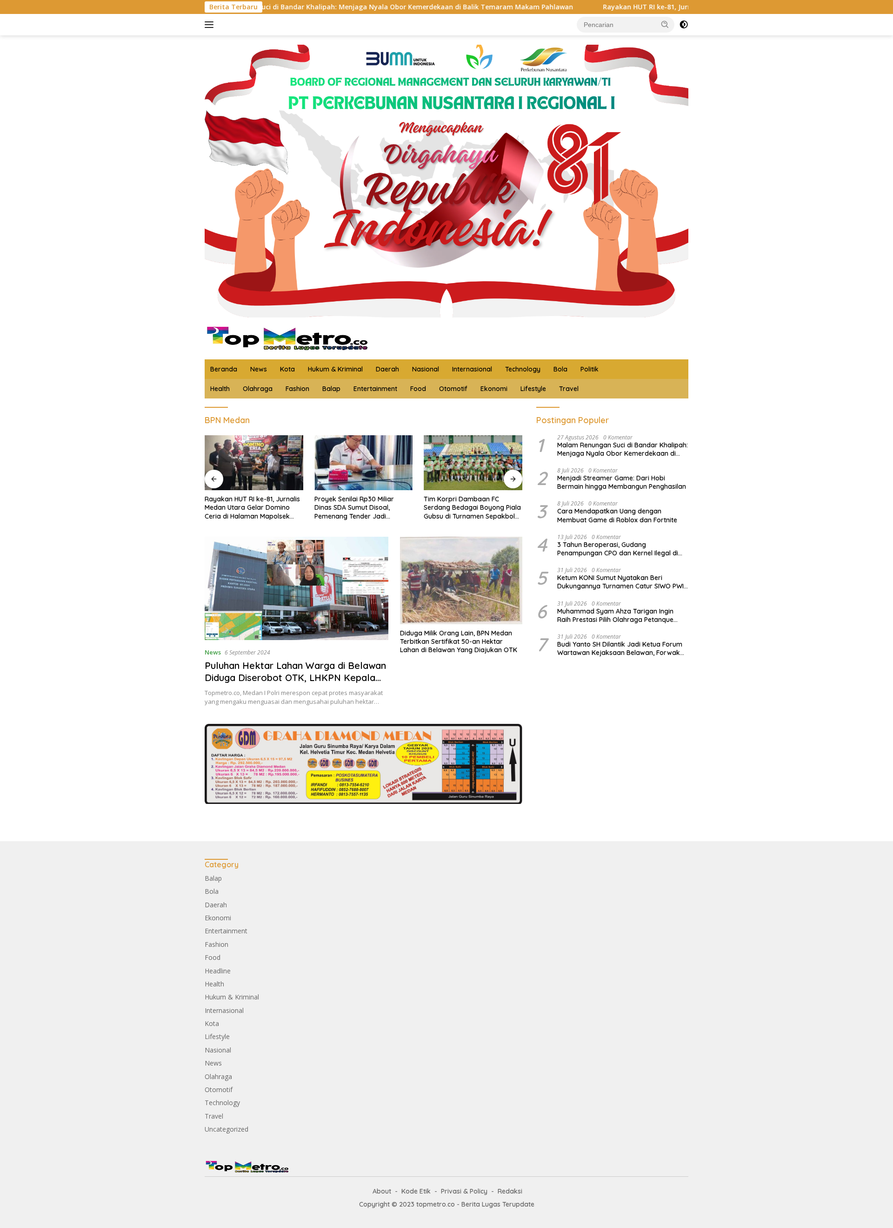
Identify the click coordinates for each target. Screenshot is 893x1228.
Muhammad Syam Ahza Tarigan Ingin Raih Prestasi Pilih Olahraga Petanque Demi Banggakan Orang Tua (615, 615)
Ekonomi (493, 389)
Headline (218, 970)
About (382, 1191)
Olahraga (258, 389)
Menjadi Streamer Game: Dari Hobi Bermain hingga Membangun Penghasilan (621, 482)
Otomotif (453, 389)
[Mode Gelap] (683, 25)
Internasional (472, 369)
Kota (287, 369)
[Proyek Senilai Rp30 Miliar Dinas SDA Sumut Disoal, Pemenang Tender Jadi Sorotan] (363, 463)
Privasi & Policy (464, 1191)
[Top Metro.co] (286, 337)
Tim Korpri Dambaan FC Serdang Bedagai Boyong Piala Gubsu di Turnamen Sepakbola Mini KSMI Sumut (472, 507)
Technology (522, 369)
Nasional (425, 369)
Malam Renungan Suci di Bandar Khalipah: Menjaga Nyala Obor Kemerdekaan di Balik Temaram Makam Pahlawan (291, 7)
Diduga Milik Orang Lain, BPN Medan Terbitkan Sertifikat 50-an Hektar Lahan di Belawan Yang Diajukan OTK (458, 641)
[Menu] (211, 25)
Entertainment (375, 389)
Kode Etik (416, 1191)
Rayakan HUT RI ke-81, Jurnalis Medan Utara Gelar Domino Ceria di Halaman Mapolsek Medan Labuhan (677, 7)
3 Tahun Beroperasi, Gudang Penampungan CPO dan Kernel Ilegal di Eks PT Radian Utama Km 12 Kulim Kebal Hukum (619, 548)
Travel (569, 389)
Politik (589, 369)
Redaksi (510, 1191)
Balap (331, 389)
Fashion (297, 389)
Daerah (387, 369)
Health (220, 389)
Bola (560, 369)
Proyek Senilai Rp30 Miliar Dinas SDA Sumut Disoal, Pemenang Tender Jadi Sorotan (354, 507)
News (258, 369)
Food (418, 389)
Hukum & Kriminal (335, 369)
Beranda (223, 369)
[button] (665, 24)
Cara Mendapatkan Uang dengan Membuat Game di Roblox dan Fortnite (617, 515)
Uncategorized (226, 1129)
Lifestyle (533, 389)
